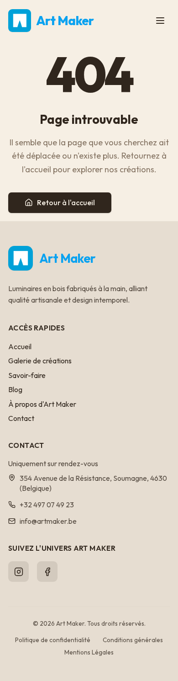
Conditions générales (133, 640)
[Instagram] (18, 571)
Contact (21, 418)
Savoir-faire (27, 375)
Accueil (19, 346)
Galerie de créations (40, 360)
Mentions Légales (89, 652)
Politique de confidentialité (52, 640)
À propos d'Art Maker (42, 404)
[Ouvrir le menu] (160, 20)
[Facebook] (47, 571)
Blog (15, 389)
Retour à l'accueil (66, 202)
